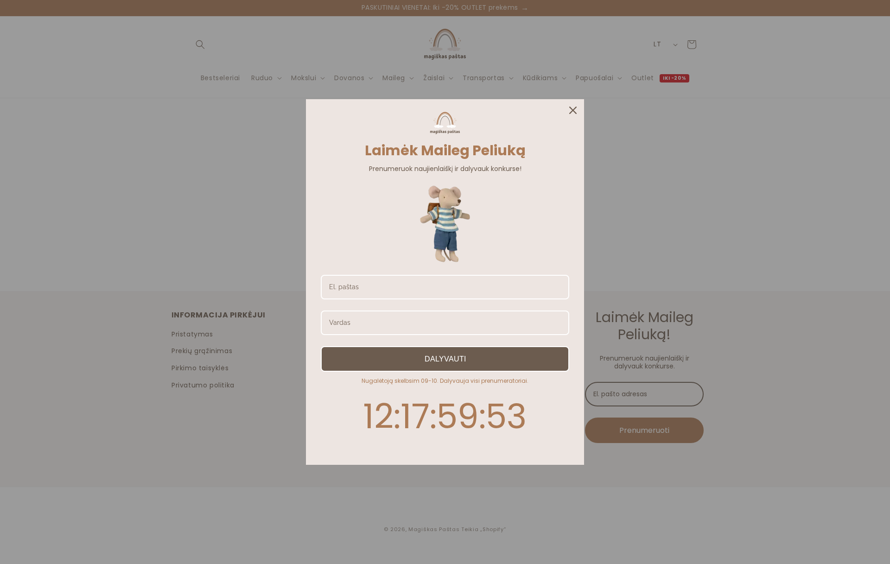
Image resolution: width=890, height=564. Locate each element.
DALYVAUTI (445, 359)
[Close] (573, 110)
